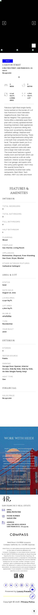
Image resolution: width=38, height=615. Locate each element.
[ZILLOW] (32, 585)
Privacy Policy (28, 602)
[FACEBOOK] (6, 585)
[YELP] (27, 585)
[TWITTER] (16, 585)
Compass (12, 552)
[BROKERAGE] (22, 585)
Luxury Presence (25, 591)
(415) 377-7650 (11, 518)
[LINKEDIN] (11, 585)
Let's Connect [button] (19, 482)
